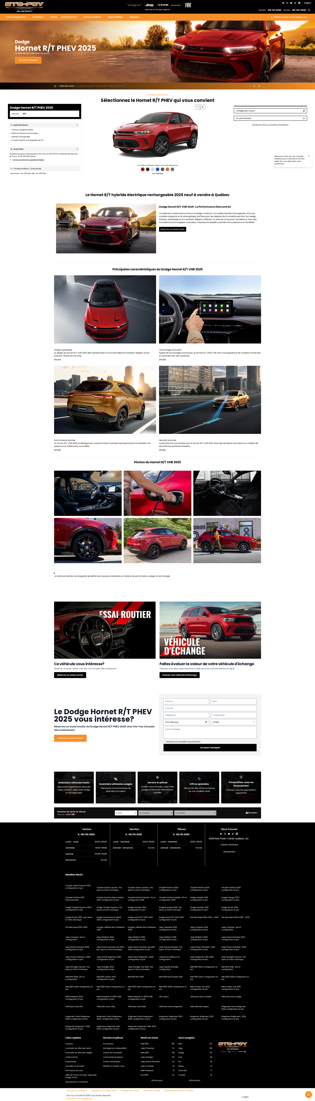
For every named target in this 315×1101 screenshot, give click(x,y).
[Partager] (259, 86)
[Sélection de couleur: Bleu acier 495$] (162, 169)
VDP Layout (164, 996)
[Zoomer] (202, 107)
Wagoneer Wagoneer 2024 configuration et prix (170, 1017)
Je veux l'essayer (210, 747)
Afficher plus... (157, 1080)
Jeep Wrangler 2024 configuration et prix (105, 968)
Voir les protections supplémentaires (28, 160)
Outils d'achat (69, 17)
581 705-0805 (299, 10)
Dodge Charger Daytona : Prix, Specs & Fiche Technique (109, 908)
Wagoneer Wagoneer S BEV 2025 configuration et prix (142, 1027)
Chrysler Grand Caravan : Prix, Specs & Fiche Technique (109, 888)
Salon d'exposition (15, 17)
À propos (134, 17)
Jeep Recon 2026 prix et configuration (169, 958)
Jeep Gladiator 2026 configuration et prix (168, 938)
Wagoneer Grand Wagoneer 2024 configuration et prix (233, 1007)
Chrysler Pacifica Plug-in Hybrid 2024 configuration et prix (110, 898)
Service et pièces (92, 17)
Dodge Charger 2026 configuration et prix (199, 898)
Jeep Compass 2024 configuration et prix (199, 928)
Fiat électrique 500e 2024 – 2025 (204, 917)
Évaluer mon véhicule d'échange (180, 675)
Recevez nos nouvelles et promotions (183, 741)
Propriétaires (70, 1061)
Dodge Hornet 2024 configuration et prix (230, 908)
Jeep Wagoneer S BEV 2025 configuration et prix (202, 958)
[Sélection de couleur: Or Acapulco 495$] (167, 169)
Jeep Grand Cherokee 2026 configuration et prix (77, 948)
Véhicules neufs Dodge (231, 996)
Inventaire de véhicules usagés (78, 1052)
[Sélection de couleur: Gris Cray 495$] (172, 169)
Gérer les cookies (151, 1090)
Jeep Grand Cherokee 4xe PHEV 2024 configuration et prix (141, 948)
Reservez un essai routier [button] (173, 229)
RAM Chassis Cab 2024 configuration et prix (200, 987)
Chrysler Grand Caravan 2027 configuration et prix (78, 886)
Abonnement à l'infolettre (76, 1082)
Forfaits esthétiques (111, 1061)
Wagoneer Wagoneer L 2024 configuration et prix (233, 1017)
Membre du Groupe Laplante (157, 9)
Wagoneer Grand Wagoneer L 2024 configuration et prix (109, 1017)
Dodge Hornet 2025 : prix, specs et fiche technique (78, 918)
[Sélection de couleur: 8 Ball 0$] (148, 169)
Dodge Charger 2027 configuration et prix (230, 898)
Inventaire (37, 17)
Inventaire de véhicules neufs (78, 1048)
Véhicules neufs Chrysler (201, 996)
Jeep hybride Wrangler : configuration (169, 968)
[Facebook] (283, 3)
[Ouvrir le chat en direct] (308, 1094)
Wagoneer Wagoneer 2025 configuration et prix (201, 1017)
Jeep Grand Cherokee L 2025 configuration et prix (233, 948)
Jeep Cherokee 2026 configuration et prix (168, 928)
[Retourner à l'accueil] (55, 86)
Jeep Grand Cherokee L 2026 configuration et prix (77, 958)
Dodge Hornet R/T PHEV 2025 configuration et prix (171, 918)
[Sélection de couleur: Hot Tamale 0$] (143, 169)
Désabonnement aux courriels (179, 1090)
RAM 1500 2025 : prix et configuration (230, 968)
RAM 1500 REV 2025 (136, 977)
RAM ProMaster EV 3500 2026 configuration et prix (140, 997)
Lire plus (57, 359)
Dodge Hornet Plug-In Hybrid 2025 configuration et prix (109, 918)
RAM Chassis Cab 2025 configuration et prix (231, 987)
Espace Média (115, 17)
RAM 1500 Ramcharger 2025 (171, 977)
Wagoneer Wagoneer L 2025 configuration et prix (77, 1027)
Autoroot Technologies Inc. (79, 1098)
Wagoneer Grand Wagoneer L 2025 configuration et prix (140, 1017)
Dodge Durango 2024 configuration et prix (137, 908)
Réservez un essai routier (70, 675)
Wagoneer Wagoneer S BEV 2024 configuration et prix (108, 1027)
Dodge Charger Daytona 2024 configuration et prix (78, 908)
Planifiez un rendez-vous (113, 1066)
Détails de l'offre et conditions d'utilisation (270, 124)
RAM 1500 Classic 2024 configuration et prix (106, 978)
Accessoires (108, 1043)
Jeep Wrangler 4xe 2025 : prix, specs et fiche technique (140, 968)
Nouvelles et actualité (74, 1066)
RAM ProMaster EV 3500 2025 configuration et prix (109, 997)
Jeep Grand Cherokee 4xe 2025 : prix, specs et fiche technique (111, 948)
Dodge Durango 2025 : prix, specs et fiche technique (170, 908)
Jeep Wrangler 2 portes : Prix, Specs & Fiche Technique (233, 958)
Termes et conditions (76, 1090)
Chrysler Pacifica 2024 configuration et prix (168, 888)
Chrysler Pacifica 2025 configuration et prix (199, 888)
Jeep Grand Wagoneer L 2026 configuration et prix (140, 958)
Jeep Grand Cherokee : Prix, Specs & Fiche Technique (171, 948)
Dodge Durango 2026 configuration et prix (199, 908)
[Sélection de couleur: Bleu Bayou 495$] (158, 169)
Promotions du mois (74, 1070)
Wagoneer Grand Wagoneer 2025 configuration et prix (77, 1017)
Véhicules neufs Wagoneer (170, 1006)
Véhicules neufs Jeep (106, 1006)
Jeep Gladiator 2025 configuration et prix (136, 938)
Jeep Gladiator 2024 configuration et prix (105, 938)
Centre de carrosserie (112, 1052)
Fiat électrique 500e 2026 (76, 927)
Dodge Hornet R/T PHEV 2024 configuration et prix (140, 918)
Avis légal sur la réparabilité (114, 1048)
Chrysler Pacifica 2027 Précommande (75, 898)
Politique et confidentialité (103, 1090)
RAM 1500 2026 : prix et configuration (75, 978)
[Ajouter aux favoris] (254, 86)
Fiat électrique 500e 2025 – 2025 (235, 917)
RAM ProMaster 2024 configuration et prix (74, 997)
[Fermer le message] (309, 156)
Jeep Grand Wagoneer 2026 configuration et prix (109, 958)
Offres (53, 17)
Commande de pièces (113, 1057)
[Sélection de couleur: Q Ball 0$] (153, 169)
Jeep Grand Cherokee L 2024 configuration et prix (202, 948)
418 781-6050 (274, 10)
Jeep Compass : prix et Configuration (231, 928)
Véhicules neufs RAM (137, 1006)
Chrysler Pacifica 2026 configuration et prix (231, 888)
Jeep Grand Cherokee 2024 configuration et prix (233, 938)
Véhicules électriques (199, 1006)
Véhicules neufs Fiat (74, 1006)
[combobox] (44, 114)
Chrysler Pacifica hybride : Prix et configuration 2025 (142, 898)
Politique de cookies (129, 1090)
